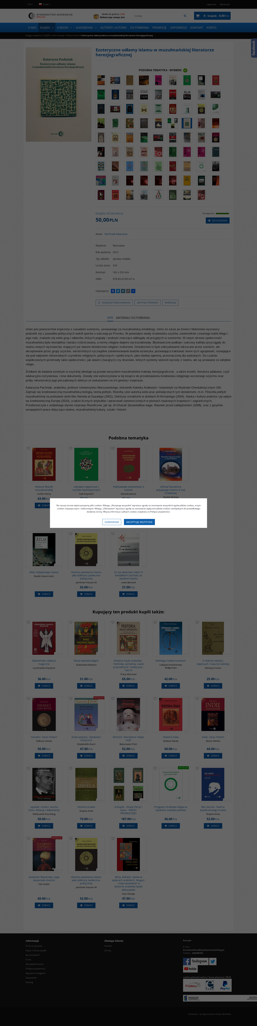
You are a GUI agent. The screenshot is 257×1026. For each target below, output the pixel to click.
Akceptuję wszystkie (139, 522)
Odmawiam (112, 522)
